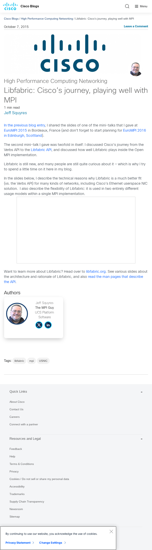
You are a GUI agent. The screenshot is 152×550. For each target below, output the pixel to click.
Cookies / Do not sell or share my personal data (39, 479)
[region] (58, 538)
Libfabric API (41, 150)
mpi (31, 360)
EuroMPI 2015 (15, 130)
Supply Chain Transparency (27, 501)
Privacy (14, 471)
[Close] (111, 531)
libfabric (19, 360)
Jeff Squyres (15, 113)
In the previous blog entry (24, 125)
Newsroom (16, 509)
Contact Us (16, 409)
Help (12, 456)
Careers (15, 416)
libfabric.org (96, 272)
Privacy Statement (18, 542)
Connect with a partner (24, 424)
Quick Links (18, 391)
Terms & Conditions (22, 463)
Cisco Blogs (30, 6)
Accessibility (17, 486)
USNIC (43, 360)
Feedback (16, 448)
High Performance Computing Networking (47, 18)
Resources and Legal (25, 439)
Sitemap (15, 516)
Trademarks (17, 494)
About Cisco (17, 401)
